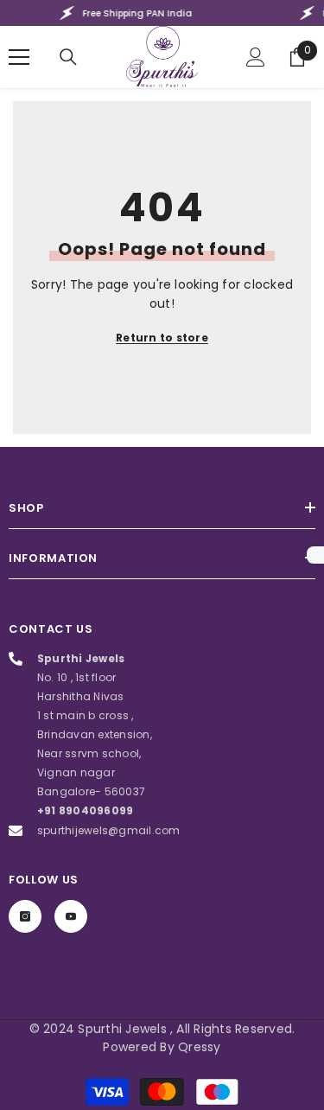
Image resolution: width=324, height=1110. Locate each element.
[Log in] (255, 57)
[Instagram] (25, 916)
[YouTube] (70, 916)
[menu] (19, 57)
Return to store (162, 337)
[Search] (68, 57)
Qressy (199, 1047)
